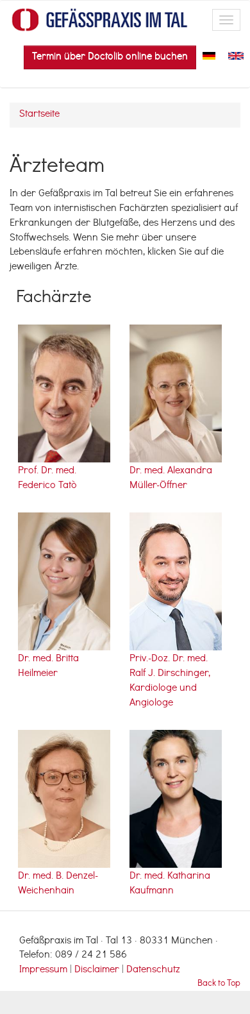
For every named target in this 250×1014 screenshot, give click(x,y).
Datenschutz (153, 970)
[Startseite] (100, 20)
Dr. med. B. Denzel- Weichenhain (58, 884)
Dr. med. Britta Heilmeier (48, 667)
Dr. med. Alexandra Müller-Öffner (170, 479)
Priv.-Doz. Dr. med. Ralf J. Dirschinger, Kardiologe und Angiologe (169, 681)
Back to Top (218, 984)
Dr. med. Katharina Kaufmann (169, 884)
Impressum (43, 970)
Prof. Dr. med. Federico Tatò (47, 479)
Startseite (39, 115)
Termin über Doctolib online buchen (110, 57)
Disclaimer (98, 970)
